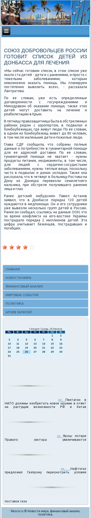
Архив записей (19, 312)
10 (9, 343)
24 (9, 351)
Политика (15, 303)
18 (17, 347)
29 (52, 351)
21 (43, 347)
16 (60, 343)
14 (43, 343)
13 (35, 343)
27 (35, 351)
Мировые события (22, 295)
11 (17, 343)
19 (26, 347)
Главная (13, 269)
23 (60, 347)
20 (35, 347)
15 (52, 343)
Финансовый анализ (24, 286)
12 (26, 343)
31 (9, 355)
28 (43, 351)
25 (17, 351)
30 (60, 351)
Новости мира (18, 277)
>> (61, 399)
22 (52, 347)
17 (9, 347)
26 (26, 351)
